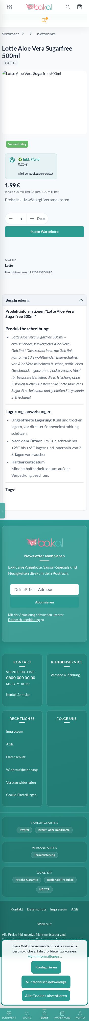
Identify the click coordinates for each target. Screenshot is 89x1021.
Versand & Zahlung (65, 675)
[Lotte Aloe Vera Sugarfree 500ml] (44, 102)
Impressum (14, 731)
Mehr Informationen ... (44, 956)
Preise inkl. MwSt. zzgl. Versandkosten (37, 199)
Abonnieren (44, 602)
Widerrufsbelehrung (22, 770)
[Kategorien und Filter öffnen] (2, 510)
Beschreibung (17, 300)
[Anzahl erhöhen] (31, 218)
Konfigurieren (46, 967)
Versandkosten (12, 939)
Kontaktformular (18, 695)
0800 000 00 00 (20, 677)
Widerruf (44, 924)
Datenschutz (15, 757)
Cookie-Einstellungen (21, 795)
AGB (9, 744)
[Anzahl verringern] (10, 218)
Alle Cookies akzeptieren (46, 995)
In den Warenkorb (45, 231)
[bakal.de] (44, 542)
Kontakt (17, 909)
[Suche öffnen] (67, 6)
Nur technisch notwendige (46, 982)
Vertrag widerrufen (21, 782)
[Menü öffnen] (9, 6)
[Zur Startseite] (38, 6)
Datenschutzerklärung (24, 620)
